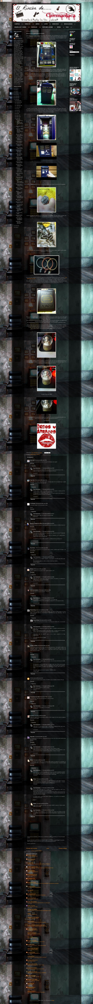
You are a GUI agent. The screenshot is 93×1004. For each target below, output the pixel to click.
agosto (17, 107)
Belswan (32, 568)
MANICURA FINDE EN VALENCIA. (19, 178)
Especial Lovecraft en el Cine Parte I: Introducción (36, 992)
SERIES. (59, 27)
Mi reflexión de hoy (31, 988)
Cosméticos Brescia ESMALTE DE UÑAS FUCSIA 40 (37, 922)
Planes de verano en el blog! (32, 906)
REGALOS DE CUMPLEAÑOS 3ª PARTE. (19, 165)
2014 (16, 99)
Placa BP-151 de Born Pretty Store (33, 976)
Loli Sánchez (32, 503)
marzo (17, 115)
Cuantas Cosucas (31, 921)
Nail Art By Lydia (31, 983)
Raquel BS (32, 736)
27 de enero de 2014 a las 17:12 (48, 724)
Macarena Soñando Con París (36, 523)
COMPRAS (17, 24)
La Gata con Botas (33, 645)
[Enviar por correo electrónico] (45, 452)
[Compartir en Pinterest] (49, 452)
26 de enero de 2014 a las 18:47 (40, 568)
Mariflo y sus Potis (31, 905)
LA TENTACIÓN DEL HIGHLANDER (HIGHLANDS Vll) (19, 181)
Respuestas (34, 465)
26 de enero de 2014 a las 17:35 (41, 480)
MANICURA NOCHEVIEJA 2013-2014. (19, 222)
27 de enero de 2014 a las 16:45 (48, 557)
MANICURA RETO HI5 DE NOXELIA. (19, 174)
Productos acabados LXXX (32, 914)
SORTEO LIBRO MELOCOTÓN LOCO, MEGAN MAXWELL (19, 159)
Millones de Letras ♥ (32, 987)
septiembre (18, 105)
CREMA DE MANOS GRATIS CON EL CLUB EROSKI (37, 972)
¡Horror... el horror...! (32, 991)
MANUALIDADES (68, 24)
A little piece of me (31, 878)
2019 (16, 91)
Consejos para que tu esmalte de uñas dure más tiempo (37, 926)
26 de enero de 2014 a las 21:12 (37, 678)
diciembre (18, 100)
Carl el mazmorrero (31, 860)
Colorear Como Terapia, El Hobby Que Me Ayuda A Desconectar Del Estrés (40, 867)
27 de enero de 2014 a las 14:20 (40, 736)
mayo (17, 111)
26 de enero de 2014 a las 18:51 (45, 590)
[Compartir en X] (47, 452)
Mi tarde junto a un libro (32, 963)
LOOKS (46, 24)
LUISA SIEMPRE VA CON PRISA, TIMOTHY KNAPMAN (37, 957)
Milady (31, 760)
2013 (16, 225)
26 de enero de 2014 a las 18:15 (48, 523)
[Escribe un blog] (46, 452)
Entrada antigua (63, 848)
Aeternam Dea (30, 862)
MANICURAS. (55, 24)
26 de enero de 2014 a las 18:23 (42, 547)
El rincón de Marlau (31, 886)
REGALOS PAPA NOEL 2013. (19, 216)
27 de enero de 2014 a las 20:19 (42, 803)
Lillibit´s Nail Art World (32, 901)
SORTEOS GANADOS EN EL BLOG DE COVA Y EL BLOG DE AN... (19, 169)
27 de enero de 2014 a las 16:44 (48, 531)
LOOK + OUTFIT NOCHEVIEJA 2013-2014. (19, 154)
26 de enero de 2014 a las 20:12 (44, 645)
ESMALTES (27, 24)
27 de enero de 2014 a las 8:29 (39, 715)
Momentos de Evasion (32, 932)
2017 (16, 94)
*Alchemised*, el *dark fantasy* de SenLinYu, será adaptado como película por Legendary (43, 883)
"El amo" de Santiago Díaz (32, 875)
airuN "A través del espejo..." (33, 948)
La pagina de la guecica (32, 971)
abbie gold (32, 460)
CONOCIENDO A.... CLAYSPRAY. (19, 142)
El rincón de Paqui (31, 952)
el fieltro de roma (31, 956)
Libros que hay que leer (32, 874)
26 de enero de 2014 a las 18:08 (42, 503)
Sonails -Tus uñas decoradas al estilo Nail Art (36, 925)
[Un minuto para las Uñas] (75, 80)
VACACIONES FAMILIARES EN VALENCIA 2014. (19, 196)
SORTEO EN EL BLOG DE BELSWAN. (19, 151)
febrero (17, 116)
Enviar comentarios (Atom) (36, 850)
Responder (32, 463)
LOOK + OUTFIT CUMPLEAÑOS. (19, 148)
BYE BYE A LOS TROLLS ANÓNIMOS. (19, 138)
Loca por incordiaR (31, 859)
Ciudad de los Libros (32, 882)
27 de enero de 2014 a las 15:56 (48, 468)
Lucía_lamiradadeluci (34, 590)
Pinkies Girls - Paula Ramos (32, 937)
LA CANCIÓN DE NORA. (19, 213)
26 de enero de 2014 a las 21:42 (46, 696)
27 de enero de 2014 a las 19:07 (48, 787)
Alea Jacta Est (30, 890)
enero (17, 118)
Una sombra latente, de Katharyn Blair (34, 887)
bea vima (32, 715)
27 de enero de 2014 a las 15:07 (48, 770)
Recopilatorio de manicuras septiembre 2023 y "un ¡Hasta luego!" (39, 902)
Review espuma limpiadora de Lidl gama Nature (36, 968)
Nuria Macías (33, 547)
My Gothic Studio (31, 944)
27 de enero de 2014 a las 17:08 (48, 686)
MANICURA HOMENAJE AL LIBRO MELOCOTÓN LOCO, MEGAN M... (19, 122)
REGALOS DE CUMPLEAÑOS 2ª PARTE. (19, 185)
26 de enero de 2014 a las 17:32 (41, 460)
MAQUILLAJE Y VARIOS (20, 27)
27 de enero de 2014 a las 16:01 (48, 489)
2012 (16, 227)
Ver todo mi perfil (17, 83)
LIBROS (37, 24)
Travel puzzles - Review (32, 879)
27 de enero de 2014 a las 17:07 (48, 659)
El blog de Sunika (31, 870)
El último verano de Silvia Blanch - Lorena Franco (36, 941)
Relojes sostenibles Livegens (33, 949)
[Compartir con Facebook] (48, 452)
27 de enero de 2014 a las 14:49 (39, 760)
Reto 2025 (29, 891)
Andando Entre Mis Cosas (33, 866)
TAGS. (67, 27)
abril (17, 113)
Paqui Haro (32, 480)
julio (17, 108)
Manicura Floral (30, 984)
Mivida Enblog (33, 609)
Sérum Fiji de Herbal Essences (33, 871)
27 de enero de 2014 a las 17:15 (48, 746)
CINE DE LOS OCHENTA (32, 909)
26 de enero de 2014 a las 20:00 (45, 620)
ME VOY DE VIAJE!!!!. (18, 200)
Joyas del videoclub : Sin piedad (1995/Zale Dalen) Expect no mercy (39, 910)
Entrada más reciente (31, 848)
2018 (16, 92)
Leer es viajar (30, 936)
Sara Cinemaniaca (36, 468)
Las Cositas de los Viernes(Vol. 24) (34, 953)
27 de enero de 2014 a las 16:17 (48, 513)
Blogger (52, 1000)
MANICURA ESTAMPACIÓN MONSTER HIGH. (19, 210)
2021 (16, 88)
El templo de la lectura (32, 940)
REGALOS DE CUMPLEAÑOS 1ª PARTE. (19, 188)
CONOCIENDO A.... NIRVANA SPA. (19, 162)
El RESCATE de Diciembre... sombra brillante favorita (37, 945)
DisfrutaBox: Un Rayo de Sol (32, 856)
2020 (16, 89)
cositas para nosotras (32, 975)
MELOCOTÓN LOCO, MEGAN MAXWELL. (19, 135)
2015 (16, 97)
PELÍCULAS (34, 27)
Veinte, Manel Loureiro (31, 961)
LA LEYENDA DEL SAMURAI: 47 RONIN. (19, 205)
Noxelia (29, 913)
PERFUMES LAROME (47, 27)
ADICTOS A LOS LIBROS (32, 979)
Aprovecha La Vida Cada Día (33, 917)
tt (30, 678)
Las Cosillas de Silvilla (32, 967)
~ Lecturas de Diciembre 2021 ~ (33, 918)
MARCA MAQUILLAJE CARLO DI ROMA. (19, 193)
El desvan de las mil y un (33, 960)
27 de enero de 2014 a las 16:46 (48, 576)
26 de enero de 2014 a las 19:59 (42, 609)
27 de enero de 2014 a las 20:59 (48, 810)
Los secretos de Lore (32, 897)
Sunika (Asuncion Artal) (35, 696)
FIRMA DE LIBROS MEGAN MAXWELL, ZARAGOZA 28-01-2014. (19, 130)
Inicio (48, 848)
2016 (16, 96)
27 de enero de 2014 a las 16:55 (48, 626)
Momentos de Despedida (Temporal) (34, 933)
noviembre (18, 102)
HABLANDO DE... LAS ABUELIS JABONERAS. (19, 218)
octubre (17, 103)
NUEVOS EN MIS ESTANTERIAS (33, 980)
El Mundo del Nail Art (32, 855)
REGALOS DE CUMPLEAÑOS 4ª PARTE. (19, 144)
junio (17, 110)
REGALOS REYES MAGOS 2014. (19, 202)
